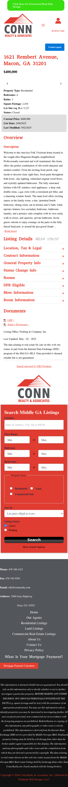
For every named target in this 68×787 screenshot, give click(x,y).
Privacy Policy (34, 650)
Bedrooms (9, 448)
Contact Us (34, 644)
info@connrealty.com (19, 587)
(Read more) (10, 231)
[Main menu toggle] (43, 25)
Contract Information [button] (21, 255)
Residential (21, 488)
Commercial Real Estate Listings (34, 634)
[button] (35, 5)
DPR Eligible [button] (14, 285)
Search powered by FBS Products (34, 366)
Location (9, 418)
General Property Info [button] (22, 263)
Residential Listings (34, 623)
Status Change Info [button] (20, 270)
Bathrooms (10, 461)
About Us (34, 639)
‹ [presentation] (7, 83)
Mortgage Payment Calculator (19, 665)
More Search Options (34, 547)
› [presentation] (60, 83)
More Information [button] (18, 292)
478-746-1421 (16, 569)
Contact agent (54, 47)
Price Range (11, 434)
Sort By (8, 508)
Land (38, 488)
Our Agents (34, 617)
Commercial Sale (24, 494)
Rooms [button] (9, 278)
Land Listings (34, 628)
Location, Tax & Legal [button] (23, 248)
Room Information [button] (19, 300)
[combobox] (34, 425)
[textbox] (34, 424)
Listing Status (12, 521)
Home (34, 612)
